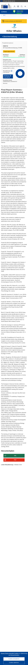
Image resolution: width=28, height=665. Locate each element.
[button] (18, 6)
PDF (15, 460)
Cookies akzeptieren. (14, 658)
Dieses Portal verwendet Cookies (10, 653)
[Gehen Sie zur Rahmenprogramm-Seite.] (14, 26)
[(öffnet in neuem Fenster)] (6, 5)
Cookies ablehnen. (14, 662)
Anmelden (14, 6)
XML (15, 455)
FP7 (4, 15)
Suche (21, 6)
